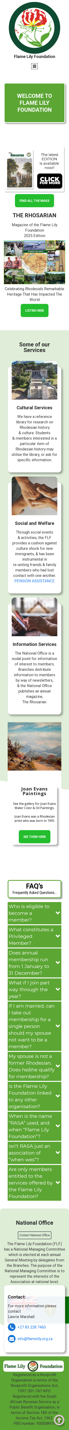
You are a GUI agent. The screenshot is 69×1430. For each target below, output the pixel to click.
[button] (34, 913)
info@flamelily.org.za (35, 1338)
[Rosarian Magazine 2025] (34, 169)
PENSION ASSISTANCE (34, 581)
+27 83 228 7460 (31, 1327)
